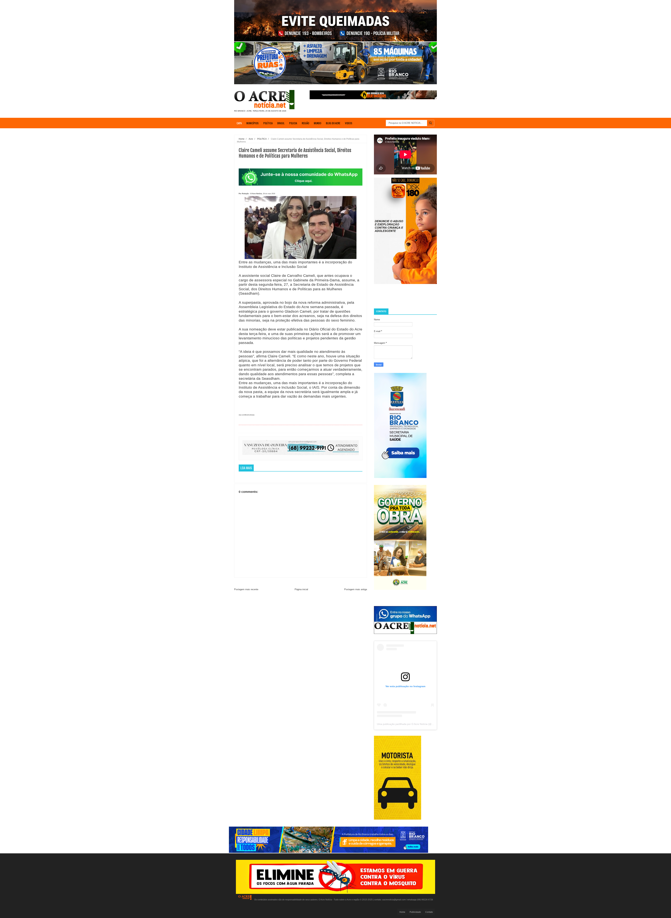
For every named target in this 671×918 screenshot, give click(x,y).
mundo (317, 123)
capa (239, 123)
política (268, 123)
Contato (429, 912)
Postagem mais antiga (355, 589)
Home (402, 912)
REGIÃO (305, 123)
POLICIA (293, 123)
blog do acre (333, 123)
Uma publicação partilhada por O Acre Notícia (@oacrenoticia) (411, 724)
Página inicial (301, 589)
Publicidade (415, 912)
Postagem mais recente (246, 589)
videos (348, 123)
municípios (252, 123)
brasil (280, 123)
